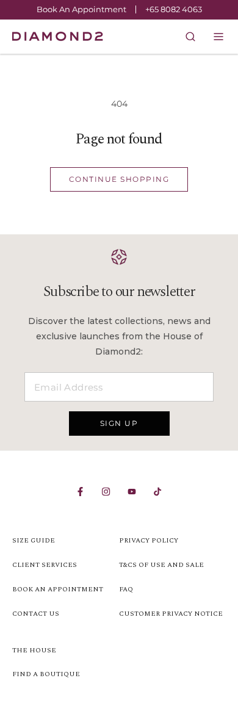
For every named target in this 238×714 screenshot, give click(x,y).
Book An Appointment (81, 9)
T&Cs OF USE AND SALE (161, 565)
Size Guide (33, 540)
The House (34, 650)
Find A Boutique (46, 674)
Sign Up (119, 423)
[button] (218, 36)
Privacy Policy (148, 540)
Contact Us (35, 613)
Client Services (44, 565)
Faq (126, 589)
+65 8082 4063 (173, 9)
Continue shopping (119, 179)
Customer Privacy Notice (171, 613)
